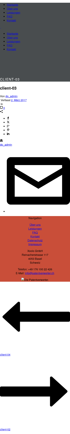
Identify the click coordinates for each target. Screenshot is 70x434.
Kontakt (11, 20)
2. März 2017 (19, 100)
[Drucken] (1, 141)
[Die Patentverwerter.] (0, 27)
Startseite (12, 5)
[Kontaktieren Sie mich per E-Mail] (38, 211)
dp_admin (11, 96)
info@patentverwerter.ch (39, 273)
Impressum (35, 244)
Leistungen (13, 12)
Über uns (12, 9)
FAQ (9, 16)
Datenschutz (35, 240)
